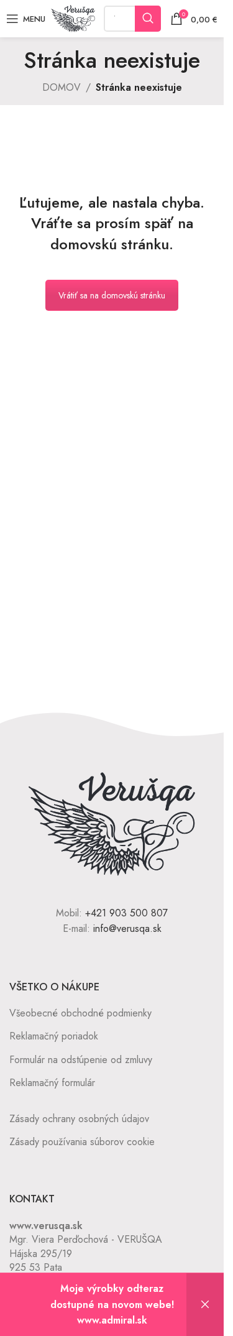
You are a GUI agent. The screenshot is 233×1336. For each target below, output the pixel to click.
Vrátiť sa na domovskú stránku (111, 295)
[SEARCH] (148, 19)
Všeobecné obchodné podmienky (80, 1013)
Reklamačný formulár (52, 1083)
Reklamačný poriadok (53, 1036)
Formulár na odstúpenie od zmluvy (80, 1060)
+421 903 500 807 (126, 913)
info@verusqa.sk (127, 928)
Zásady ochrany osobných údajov (79, 1119)
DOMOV (61, 87)
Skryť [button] (205, 1304)
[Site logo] (73, 18)
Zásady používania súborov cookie (82, 1142)
